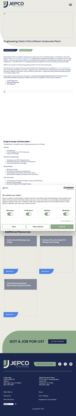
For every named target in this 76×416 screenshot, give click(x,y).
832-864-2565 (44, 385)
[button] (70, 5)
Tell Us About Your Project (45, 364)
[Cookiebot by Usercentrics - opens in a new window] (65, 188)
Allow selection (38, 227)
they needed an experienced (21, 58)
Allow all (62, 227)
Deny (14, 227)
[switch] (28, 214)
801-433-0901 (9, 385)
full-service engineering (62, 68)
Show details (65, 221)
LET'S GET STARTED (57, 341)
